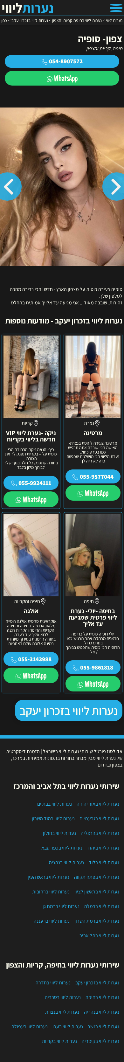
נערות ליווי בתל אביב (99, 935)
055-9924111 (34, 483)
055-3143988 (35, 659)
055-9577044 (97, 476)
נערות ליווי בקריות (59, 1041)
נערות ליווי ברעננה (52, 921)
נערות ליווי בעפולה (29, 1026)
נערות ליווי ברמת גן (61, 906)
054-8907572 (66, 61)
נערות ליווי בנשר (103, 1026)
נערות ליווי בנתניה (66, 862)
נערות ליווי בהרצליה (100, 833)
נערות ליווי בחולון (59, 833)
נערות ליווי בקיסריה (100, 1041)
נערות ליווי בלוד (104, 862)
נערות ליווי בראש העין (48, 877)
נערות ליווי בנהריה (101, 1012)
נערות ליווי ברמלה (101, 906)
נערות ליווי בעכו (67, 1026)
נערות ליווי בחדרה (53, 982)
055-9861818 (96, 667)
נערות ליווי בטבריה (63, 997)
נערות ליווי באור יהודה (98, 804)
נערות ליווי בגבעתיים (99, 818)
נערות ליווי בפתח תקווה (96, 877)
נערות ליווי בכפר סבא (61, 847)
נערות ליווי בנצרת (62, 1012)
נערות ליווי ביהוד (103, 847)
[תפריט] (116, 8)
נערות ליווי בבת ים (54, 804)
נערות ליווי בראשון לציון (96, 891)
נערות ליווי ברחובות (51, 891)
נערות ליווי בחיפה (102, 997)
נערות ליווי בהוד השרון (53, 818)
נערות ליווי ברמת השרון (96, 921)
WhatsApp (66, 78)
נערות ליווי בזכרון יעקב (69, 710)
